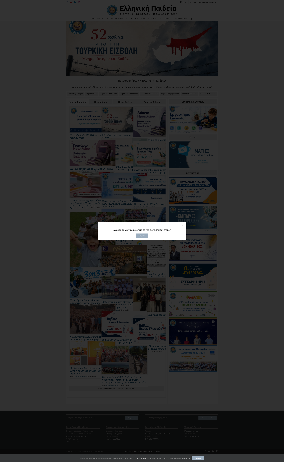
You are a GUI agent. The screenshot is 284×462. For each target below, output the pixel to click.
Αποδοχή (198, 458)
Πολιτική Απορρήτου (142, 458)
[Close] (182, 225)
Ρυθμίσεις (185, 458)
